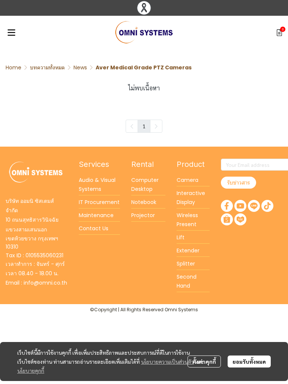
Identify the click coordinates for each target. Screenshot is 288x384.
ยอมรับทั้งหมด (249, 361)
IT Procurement (99, 202)
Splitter (186, 263)
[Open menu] (11, 32)
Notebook (143, 202)
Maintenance (96, 215)
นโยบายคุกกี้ (30, 370)
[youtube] (240, 206)
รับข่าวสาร (238, 182)
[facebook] (227, 206)
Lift (180, 237)
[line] (254, 206)
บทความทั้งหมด (47, 67)
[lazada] (240, 219)
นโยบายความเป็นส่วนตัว (167, 361)
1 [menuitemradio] (144, 126)
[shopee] (227, 219)
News (80, 67)
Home (13, 67)
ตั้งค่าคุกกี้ (204, 361)
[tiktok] (267, 206)
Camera (187, 180)
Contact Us (93, 228)
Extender (188, 250)
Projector (143, 215)
